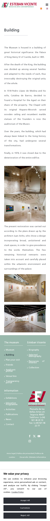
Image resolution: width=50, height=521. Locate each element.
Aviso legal (11, 453)
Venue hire (11, 376)
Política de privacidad (25, 453)
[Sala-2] (25, 275)
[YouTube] (39, 436)
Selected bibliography (35, 355)
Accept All (25, 501)
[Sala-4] (25, 195)
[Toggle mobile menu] (47, 4)
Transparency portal (12, 382)
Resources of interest (36, 362)
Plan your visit (13, 360)
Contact (10, 425)
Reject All (25, 515)
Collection (34, 368)
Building (10, 355)
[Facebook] (29, 436)
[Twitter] (34, 436)
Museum (10, 350)
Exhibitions (11, 398)
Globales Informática (37, 457)
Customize (25, 508)
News (8, 420)
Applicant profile (10, 370)
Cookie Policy (17, 492)
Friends (9, 365)
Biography (34, 350)
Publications (12, 415)
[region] (25, 495)
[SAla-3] (25, 306)
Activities (10, 410)
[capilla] (25, 167)
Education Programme (12, 404)
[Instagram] (29, 441)
